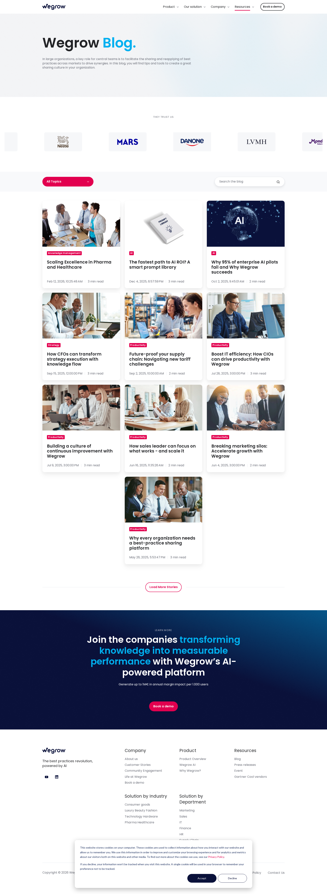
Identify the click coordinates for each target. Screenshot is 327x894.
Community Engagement (143, 770)
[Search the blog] (278, 182)
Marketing (187, 810)
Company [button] (218, 7)
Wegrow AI (187, 765)
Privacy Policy (216, 856)
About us (131, 759)
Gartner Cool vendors (250, 777)
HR (181, 834)
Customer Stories (138, 765)
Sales (183, 816)
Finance (185, 828)
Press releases (245, 765)
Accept (202, 878)
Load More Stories (163, 587)
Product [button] (169, 7)
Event (238, 770)
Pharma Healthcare (139, 822)
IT (180, 822)
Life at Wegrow (136, 777)
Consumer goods (137, 804)
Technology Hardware (141, 816)
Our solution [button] (193, 7)
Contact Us (276, 873)
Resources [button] (242, 7)
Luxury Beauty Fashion (141, 810)
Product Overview (192, 759)
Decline (232, 878)
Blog (237, 759)
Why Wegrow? (190, 770)
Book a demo (272, 7)
